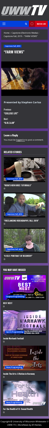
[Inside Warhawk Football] (24, 322)
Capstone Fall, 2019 (12, 46)
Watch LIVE (41, 24)
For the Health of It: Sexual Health (18, 408)
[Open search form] (26, 23)
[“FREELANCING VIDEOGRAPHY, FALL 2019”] (24, 205)
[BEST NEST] (24, 287)
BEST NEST (7, 303)
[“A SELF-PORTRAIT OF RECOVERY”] (24, 240)
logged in (20, 139)
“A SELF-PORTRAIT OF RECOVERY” (18, 255)
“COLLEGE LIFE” (11, 111)
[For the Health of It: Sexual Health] (24, 393)
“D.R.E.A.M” (9, 120)
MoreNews (23, 425)
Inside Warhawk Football (13, 338)
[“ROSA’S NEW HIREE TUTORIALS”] (24, 169)
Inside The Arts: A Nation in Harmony (19, 373)
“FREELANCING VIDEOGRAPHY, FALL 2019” (21, 220)
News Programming (14, 367)
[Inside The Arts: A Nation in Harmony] (24, 358)
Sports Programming (14, 332)
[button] (4, 23)
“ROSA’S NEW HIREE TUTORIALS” (18, 185)
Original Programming (15, 297)
